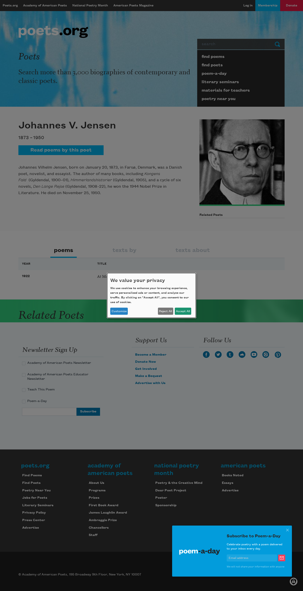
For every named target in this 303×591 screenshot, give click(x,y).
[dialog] (151, 295)
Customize (119, 311)
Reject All (165, 311)
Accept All (183, 311)
